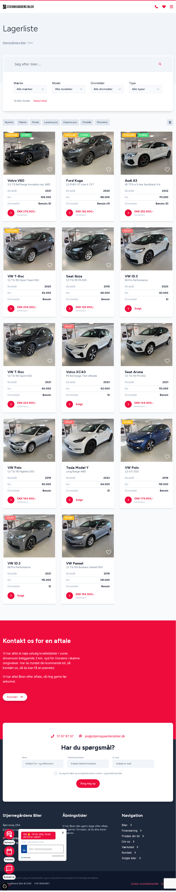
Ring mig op (88, 783)
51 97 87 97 (64, 736)
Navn (24, 757)
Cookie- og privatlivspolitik (144, 883)
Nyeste (9, 122)
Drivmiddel (97, 83)
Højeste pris (70, 122)
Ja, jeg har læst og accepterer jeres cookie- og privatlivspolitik (90, 773)
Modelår (86, 122)
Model (56, 83)
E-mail (116, 757)
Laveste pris (51, 122)
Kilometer (102, 122)
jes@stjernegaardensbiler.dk (104, 736)
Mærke (18, 83)
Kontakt (12, 697)
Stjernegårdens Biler (14, 42)
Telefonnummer (75, 757)
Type (132, 83)
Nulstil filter (40, 100)
